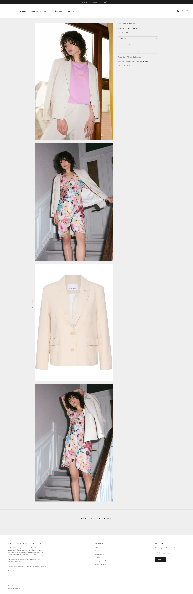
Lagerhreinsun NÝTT (40, 11)
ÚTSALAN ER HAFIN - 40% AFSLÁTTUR (96, 2)
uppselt (138, 51)
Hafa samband (99, 554)
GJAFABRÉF (73, 11)
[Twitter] (127, 65)
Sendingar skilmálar (101, 561)
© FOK (10, 586)
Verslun (23, 11)
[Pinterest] (129, 65)
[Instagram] (13, 570)
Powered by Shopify (14, 588)
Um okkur (98, 551)
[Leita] (182, 11)
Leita (96, 548)
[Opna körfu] (187, 11)
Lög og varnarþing (100, 564)
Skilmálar (97, 558)
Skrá (160, 559)
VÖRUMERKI (59, 11)
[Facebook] (124, 65)
